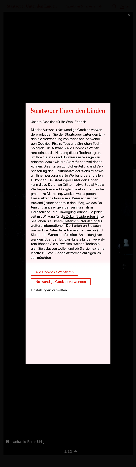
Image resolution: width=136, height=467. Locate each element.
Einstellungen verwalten (49, 290)
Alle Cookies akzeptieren (54, 272)
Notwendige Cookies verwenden (60, 282)
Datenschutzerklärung (80, 221)
